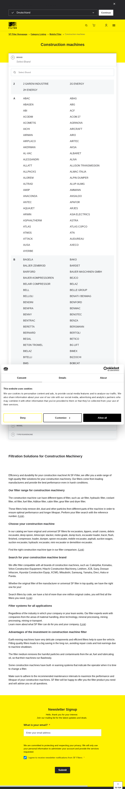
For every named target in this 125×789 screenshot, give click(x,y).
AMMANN (75, 190)
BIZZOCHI (75, 357)
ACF (72, 110)
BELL (26, 290)
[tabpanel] (62, 243)
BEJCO (74, 278)
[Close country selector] (114, 4)
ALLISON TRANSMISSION (85, 165)
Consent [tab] (21, 377)
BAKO (73, 259)
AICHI (26, 129)
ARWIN (27, 214)
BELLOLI (28, 296)
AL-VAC (27, 153)
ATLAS (27, 226)
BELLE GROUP (78, 290)
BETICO (74, 339)
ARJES (74, 208)
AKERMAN (29, 147)
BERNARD (29, 332)
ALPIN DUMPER (79, 178)
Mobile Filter (55, 34)
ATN (72, 232)
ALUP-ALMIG (77, 184)
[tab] (62, 59)
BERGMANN (77, 326)
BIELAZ (27, 351)
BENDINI (28, 302)
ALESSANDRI (31, 159)
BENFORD (76, 302)
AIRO (73, 135)
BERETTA (29, 326)
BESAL (27, 339)
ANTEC (27, 202)
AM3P (26, 190)
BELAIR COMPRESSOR (36, 284)
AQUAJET (29, 208)
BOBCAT (75, 363)
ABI (25, 110)
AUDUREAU (77, 239)
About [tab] (103, 377)
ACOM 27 (75, 116)
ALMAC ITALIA (78, 171)
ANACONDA (30, 196)
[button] (106, 13)
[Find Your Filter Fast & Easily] (86, 25)
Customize (60, 417)
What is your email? (36, 725)
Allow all (102, 417)
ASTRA (74, 220)
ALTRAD (28, 184)
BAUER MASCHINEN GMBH (86, 271)
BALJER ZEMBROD (34, 265)
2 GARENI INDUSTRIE (36, 84)
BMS (26, 363)
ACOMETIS (29, 123)
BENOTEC (76, 314)
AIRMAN (28, 135)
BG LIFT (74, 345)
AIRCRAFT (76, 129)
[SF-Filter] (13, 25)
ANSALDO (76, 196)
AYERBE (28, 251)
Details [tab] (62, 377)
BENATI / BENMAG (80, 296)
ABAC (26, 98)
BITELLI (27, 357)
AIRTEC (74, 141)
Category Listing (38, 34)
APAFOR (75, 202)
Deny (23, 417)
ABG (72, 104)
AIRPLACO (29, 141)
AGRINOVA (76, 123)
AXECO (74, 245)
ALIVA (73, 159)
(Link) (21, 516)
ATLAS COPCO (78, 226)
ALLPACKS (29, 171)
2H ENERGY (30, 90)
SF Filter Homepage (18, 34)
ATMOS (27, 232)
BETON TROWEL (33, 345)
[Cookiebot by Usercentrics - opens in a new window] (108, 369)
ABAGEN (28, 104)
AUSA (26, 245)
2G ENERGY (77, 84)
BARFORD (29, 271)
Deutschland (23, 12)
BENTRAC (29, 320)
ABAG (73, 98)
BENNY (27, 314)
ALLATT (27, 165)
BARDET (75, 265)
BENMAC (75, 308)
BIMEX (73, 351)
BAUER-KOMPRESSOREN (38, 278)
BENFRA (28, 308)
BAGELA (28, 259)
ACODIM (28, 116)
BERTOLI (75, 332)
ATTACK (28, 239)
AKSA (73, 147)
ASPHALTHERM (32, 220)
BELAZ (74, 284)
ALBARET (75, 153)
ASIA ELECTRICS (80, 214)
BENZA (74, 320)
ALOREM (28, 178)
